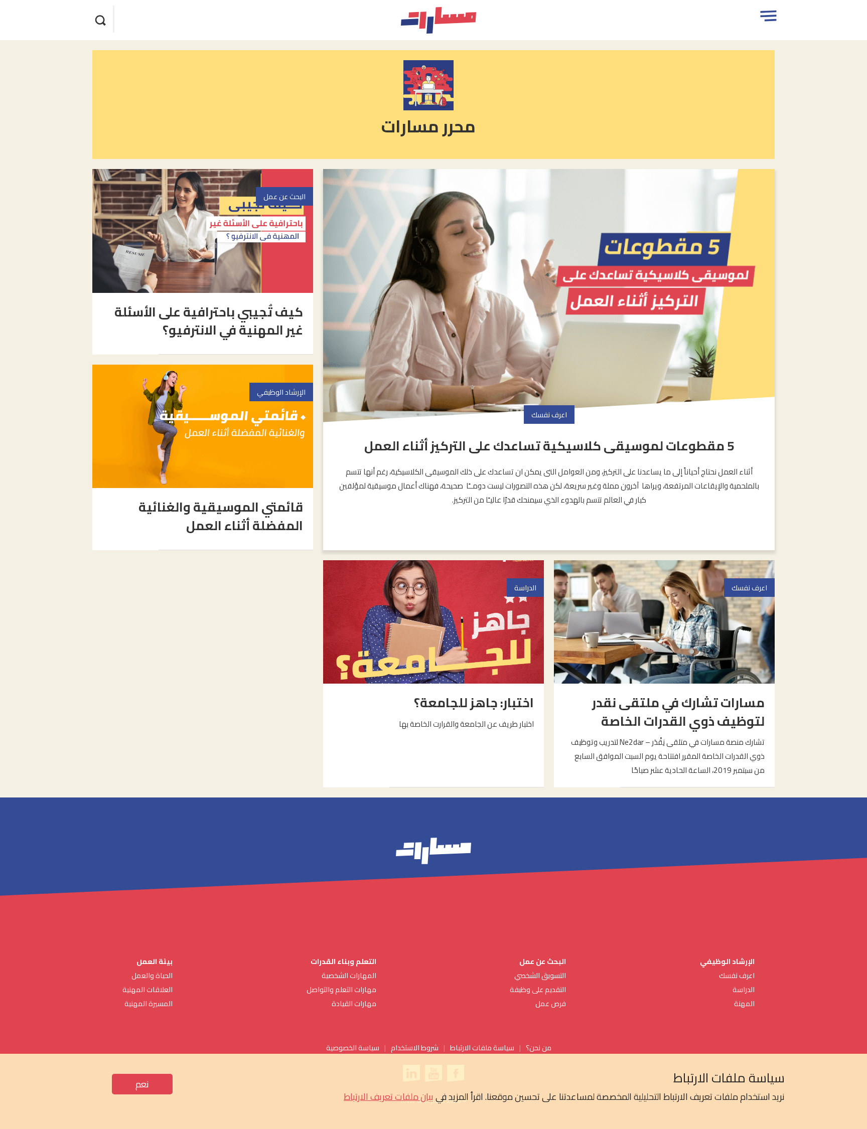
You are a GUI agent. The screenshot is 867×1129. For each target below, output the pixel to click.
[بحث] (100, 19)
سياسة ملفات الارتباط (482, 1047)
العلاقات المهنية (147, 989)
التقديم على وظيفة (538, 989)
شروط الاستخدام (415, 1047)
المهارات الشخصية (349, 975)
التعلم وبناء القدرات (343, 961)
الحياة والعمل (152, 975)
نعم (142, 1084)
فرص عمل (550, 1003)
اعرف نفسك (737, 975)
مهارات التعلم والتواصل (341, 989)
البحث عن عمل (542, 961)
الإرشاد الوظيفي (727, 961)
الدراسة (744, 989)
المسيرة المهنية (148, 1003)
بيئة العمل (154, 961)
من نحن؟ (538, 1047)
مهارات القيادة (354, 1003)
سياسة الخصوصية (352, 1047)
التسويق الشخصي (539, 975)
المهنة (744, 1003)
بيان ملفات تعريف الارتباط (389, 1096)
